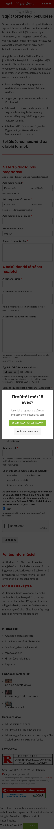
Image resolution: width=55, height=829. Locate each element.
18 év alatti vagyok (27, 431)
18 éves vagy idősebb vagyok (27, 423)
